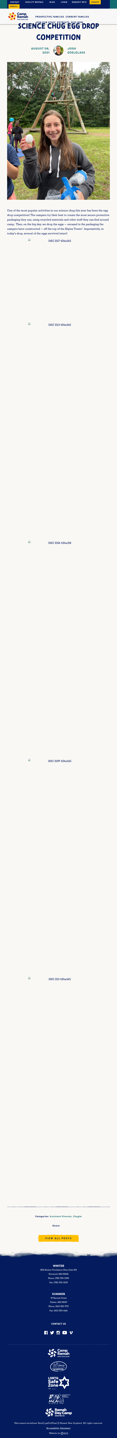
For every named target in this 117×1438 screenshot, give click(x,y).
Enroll (14, 6)
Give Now (77, 22)
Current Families (77, 16)
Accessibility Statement (58, 1428)
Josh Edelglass (76, 50)
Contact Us (58, 1323)
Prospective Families (49, 16)
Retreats (63, 22)
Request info (79, 2)
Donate (95, 2)
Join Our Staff (45, 22)
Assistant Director (60, 1216)
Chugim (77, 1216)
